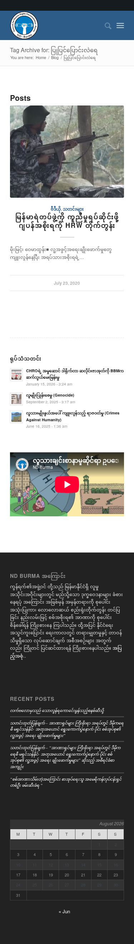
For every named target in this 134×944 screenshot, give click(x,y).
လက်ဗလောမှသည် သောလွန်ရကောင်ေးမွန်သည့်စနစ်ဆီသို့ (57, 710)
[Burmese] (55, 25)
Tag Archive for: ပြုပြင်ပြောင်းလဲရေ (54, 50)
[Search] (104, 25)
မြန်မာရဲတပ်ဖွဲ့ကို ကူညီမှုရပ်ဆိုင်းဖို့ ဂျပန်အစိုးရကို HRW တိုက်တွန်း (67, 221)
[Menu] (120, 25)
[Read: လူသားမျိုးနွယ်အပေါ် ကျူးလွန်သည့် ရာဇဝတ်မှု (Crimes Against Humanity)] (16, 416)
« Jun (64, 911)
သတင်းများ (73, 209)
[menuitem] (104, 25)
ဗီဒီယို (56, 209)
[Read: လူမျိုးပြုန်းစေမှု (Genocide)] (16, 399)
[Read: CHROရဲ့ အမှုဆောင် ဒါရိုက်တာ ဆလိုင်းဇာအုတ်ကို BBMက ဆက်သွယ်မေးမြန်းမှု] (16, 374)
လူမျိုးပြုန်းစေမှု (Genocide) (50, 395)
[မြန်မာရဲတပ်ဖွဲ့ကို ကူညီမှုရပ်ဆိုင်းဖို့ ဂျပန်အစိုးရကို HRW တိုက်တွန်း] (67, 151)
